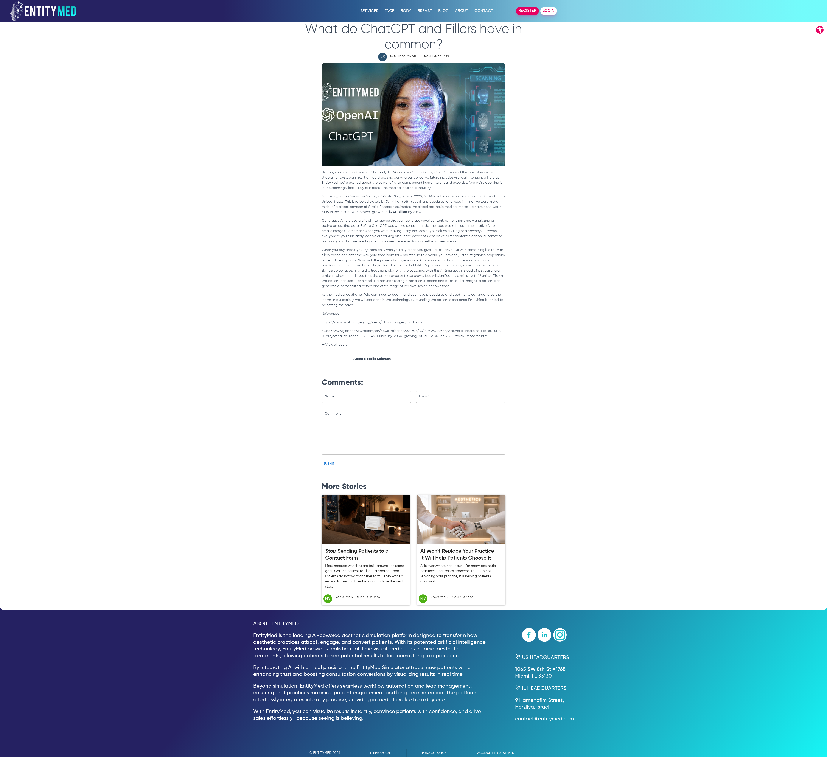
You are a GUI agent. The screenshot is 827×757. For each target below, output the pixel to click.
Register (527, 11)
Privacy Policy (434, 752)
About (461, 11)
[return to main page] (43, 11)
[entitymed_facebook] (529, 636)
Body (406, 11)
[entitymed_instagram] (560, 636)
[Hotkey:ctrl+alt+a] (820, 29)
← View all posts (334, 345)
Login (549, 11)
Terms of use (380, 752)
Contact (483, 11)
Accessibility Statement (496, 752)
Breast (425, 11)
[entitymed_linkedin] (544, 636)
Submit (328, 463)
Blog (443, 11)
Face (389, 11)
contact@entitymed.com (544, 718)
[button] (820, 31)
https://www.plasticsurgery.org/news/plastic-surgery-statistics (372, 322)
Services (369, 11)
